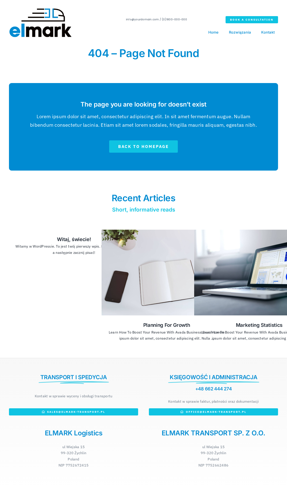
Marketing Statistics (259, 325)
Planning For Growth (166, 325)
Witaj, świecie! (74, 239)
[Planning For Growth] (167, 272)
